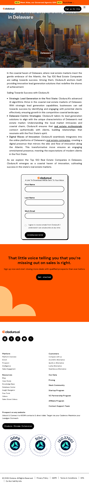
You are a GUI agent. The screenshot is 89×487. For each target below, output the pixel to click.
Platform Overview (9, 357)
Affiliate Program (56, 401)
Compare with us (55, 357)
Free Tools (6, 393)
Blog (4, 378)
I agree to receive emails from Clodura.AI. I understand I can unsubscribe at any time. (44, 226)
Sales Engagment (9, 369)
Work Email (30, 211)
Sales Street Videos (9, 399)
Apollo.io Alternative (56, 363)
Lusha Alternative (55, 366)
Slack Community (57, 385)
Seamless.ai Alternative (57, 369)
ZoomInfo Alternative (57, 360)
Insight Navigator (8, 390)
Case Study (6, 381)
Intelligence (6, 366)
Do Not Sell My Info (14, 481)
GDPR (54, 478)
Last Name (30, 198)
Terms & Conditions (68, 478)
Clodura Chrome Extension (18, 426)
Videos (5, 396)
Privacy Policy (42, 478)
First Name (30, 184)
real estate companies (58, 140)
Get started (44, 277)
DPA (82, 478)
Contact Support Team (59, 406)
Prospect (5, 363)
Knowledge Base (8, 384)
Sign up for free (72, 9)
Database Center (8, 387)
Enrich (4, 360)
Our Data (53, 375)
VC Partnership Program (60, 395)
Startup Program (56, 390)
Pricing (52, 380)
